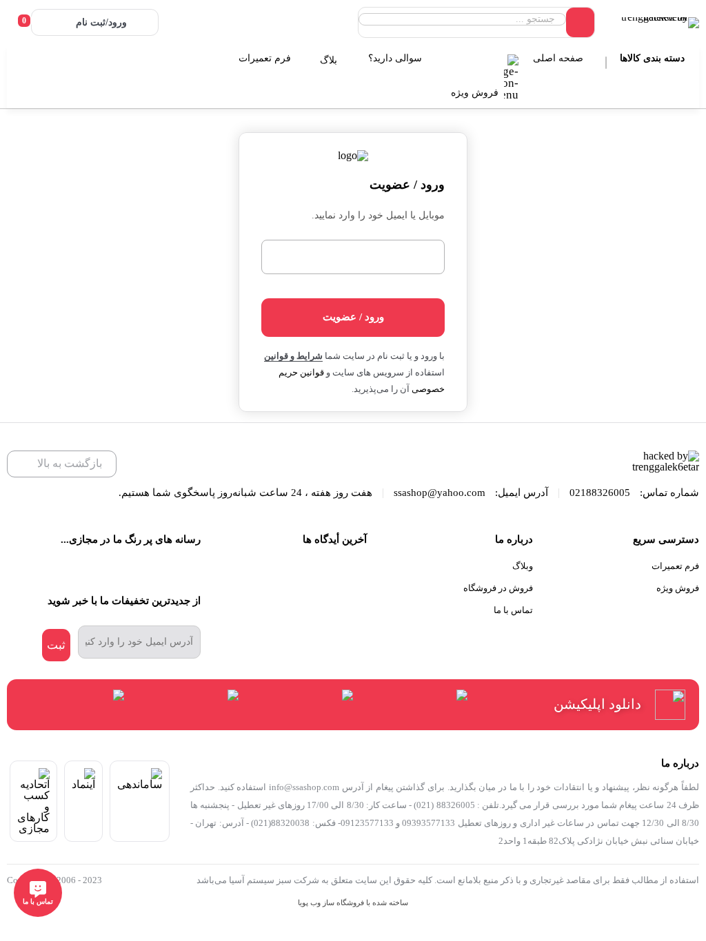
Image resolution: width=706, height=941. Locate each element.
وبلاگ (522, 566)
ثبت (56, 645)
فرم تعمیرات (266, 58)
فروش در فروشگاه (498, 588)
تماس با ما (513, 610)
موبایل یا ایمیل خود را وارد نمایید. (378, 215)
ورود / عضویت (353, 316)
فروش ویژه (476, 92)
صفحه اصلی (559, 58)
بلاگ (330, 60)
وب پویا (309, 903)
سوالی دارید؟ (396, 58)
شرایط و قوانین (293, 356)
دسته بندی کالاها (653, 58)
